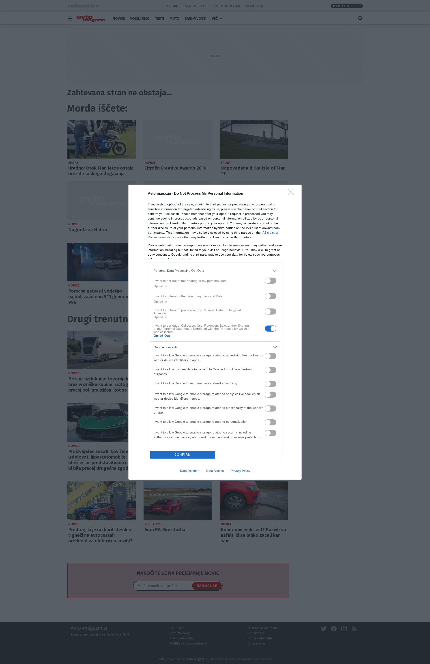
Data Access (215, 470)
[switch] (270, 281)
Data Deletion (189, 470)
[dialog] (215, 332)
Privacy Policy (240, 470)
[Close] (292, 194)
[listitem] (215, 270)
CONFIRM (182, 454)
